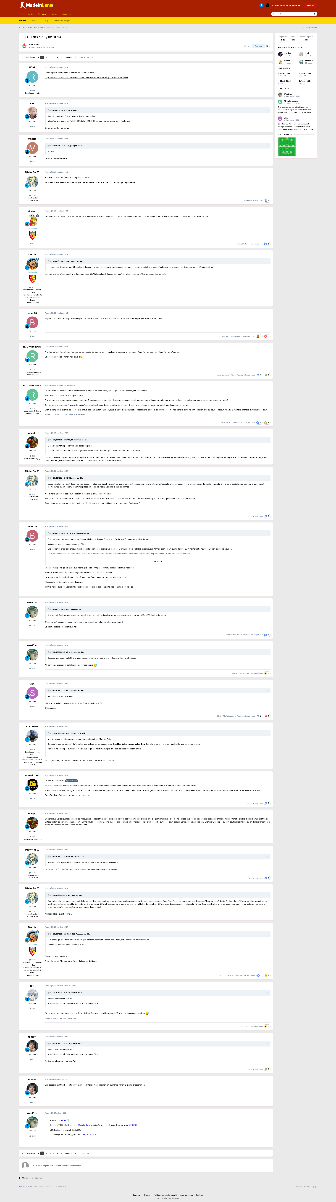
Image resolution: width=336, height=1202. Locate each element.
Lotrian (224, 375)
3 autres (240, 375)
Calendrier (35, 21)
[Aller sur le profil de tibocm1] (32, 220)
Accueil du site (27, 14)
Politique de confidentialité (165, 1195)
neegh (32, 433)
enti (32, 985)
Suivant (68, 57)
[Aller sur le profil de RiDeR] (32, 77)
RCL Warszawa (32, 346)
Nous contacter (186, 1195)
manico (240, 336)
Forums (22, 21)
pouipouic (74, 145)
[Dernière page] (76, 57)
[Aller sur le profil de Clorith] (32, 264)
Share (246, 46)
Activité (54, 14)
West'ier (225, 336)
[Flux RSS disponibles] (314, 1187)
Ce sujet (304, 14)
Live (52, 47)
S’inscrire (310, 5)
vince (248, 244)
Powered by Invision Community (168, 1198)
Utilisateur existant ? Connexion (286, 5)
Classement (66, 14)
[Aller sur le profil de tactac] (32, 1046)
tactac (32, 1036)
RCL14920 (32, 726)
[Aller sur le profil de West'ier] (32, 612)
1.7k (33, 336)
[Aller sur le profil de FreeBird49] (32, 785)
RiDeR (31, 67)
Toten (240, 1026)
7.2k (33, 749)
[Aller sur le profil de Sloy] (32, 693)
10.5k (33, 625)
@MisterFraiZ (71, 781)
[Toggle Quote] (49, 110)
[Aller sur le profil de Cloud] (32, 113)
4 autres (239, 422)
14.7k (33, 287)
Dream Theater (224, 975)
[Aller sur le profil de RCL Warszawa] (32, 356)
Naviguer (42, 14)
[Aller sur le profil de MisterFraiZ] (32, 181)
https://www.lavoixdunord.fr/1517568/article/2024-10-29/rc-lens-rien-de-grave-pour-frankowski (86, 77)
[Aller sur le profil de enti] (32, 995)
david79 (232, 336)
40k (33, 244)
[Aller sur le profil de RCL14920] (32, 736)
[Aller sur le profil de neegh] (32, 442)
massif (32, 138)
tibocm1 (31, 211)
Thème (147, 1195)
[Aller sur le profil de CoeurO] (24, 46)
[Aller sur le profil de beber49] (32, 322)
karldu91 (240, 244)
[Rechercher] (314, 14)
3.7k (33, 370)
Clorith (32, 254)
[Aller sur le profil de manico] (280, 54)
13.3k (33, 195)
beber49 (32, 313)
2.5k (33, 456)
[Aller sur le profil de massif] (32, 148)
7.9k (33, 90)
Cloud (31, 103)
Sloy (232, 422)
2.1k (33, 162)
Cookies (199, 1195)
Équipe (46, 21)
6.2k (33, 1009)
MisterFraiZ (32, 172)
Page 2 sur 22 (86, 57)
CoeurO (36, 44)
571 (33, 1060)
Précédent (30, 57)
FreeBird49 (248, 200)
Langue (136, 1195)
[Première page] (22, 57)
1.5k (33, 126)
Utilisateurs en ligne (62, 21)
